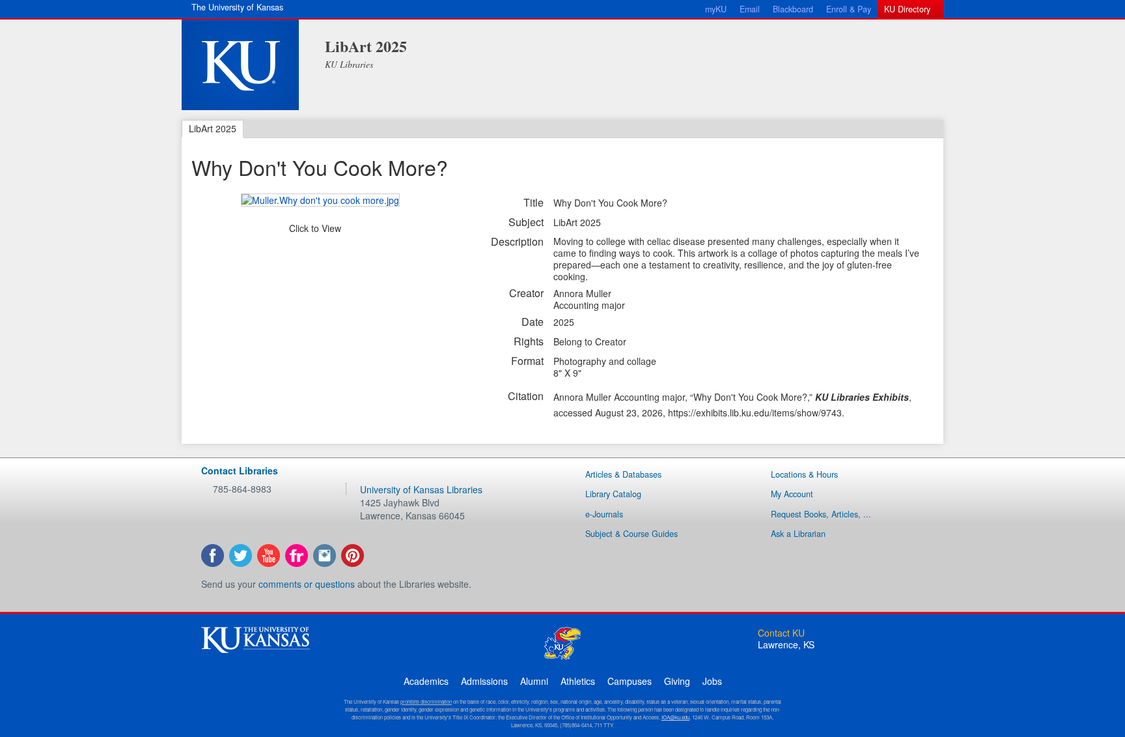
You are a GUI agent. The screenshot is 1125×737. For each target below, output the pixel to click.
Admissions (484, 680)
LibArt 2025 (366, 46)
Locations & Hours (804, 474)
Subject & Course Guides (631, 534)
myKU (716, 9)
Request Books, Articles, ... (821, 514)
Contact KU (781, 632)
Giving (677, 680)
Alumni (534, 680)
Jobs (712, 680)
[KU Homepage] (240, 65)
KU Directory (907, 9)
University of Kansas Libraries (421, 489)
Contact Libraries (239, 470)
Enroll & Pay (848, 9)
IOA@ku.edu (675, 717)
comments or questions (306, 583)
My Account (792, 494)
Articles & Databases (623, 474)
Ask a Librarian (798, 534)
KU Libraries (349, 64)
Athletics (578, 680)
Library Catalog (613, 494)
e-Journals (604, 514)
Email (750, 9)
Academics (426, 680)
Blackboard (793, 9)
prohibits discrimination (426, 701)
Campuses (629, 680)
